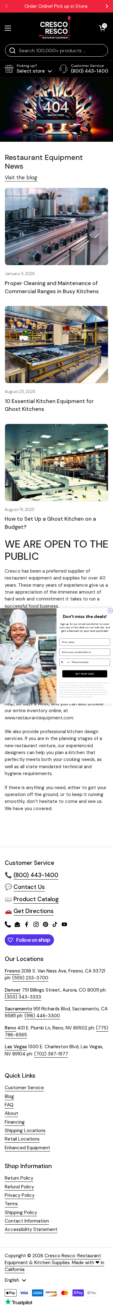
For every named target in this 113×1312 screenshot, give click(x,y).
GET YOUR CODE (84, 673)
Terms (90, 697)
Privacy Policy (80, 697)
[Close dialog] (110, 610)
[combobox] (65, 662)
